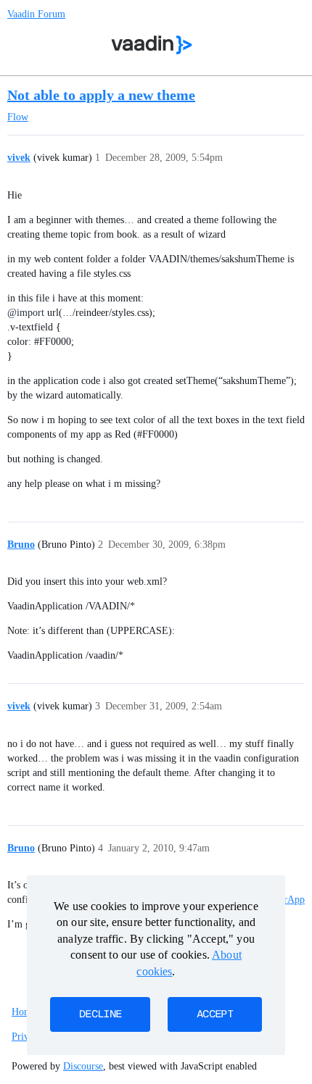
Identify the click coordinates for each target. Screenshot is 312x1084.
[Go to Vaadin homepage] (152, 45)
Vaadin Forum (36, 14)
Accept (215, 1014)
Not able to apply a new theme (101, 95)
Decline (100, 1014)
